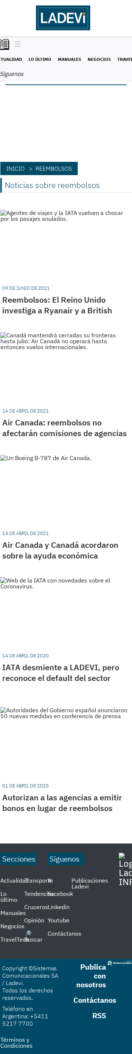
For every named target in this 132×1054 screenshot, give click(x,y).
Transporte (38, 880)
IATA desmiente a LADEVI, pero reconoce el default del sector (60, 672)
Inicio (15, 168)
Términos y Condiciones (16, 1042)
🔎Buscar (33, 936)
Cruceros (36, 907)
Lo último (40, 59)
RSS (99, 1015)
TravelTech (14, 939)
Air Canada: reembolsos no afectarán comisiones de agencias (64, 427)
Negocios (99, 59)
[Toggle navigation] (15, 44)
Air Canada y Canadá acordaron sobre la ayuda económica (60, 550)
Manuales (69, 59)
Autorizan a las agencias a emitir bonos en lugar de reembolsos (62, 802)
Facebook (60, 893)
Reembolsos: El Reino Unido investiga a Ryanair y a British (57, 305)
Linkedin (59, 907)
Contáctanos (64, 933)
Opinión (34, 920)
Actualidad (14, 880)
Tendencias (39, 893)
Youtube (58, 920)
